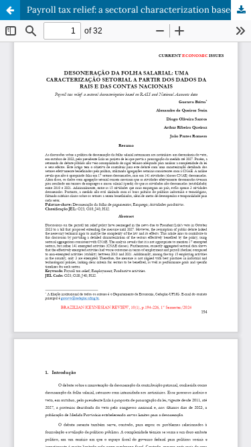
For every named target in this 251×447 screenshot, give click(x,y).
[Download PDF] (241, 10)
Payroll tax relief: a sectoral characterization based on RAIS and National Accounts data (139, 9)
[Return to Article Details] (10, 10)
